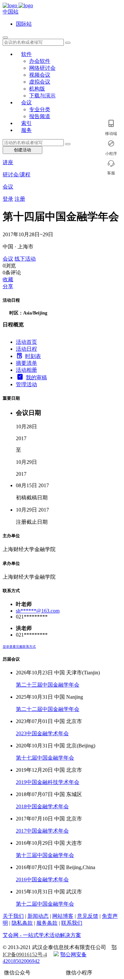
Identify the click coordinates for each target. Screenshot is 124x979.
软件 (26, 54)
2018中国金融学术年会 (42, 806)
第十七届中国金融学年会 (45, 758)
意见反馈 (87, 916)
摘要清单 (26, 363)
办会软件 (39, 61)
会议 (26, 102)
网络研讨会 (42, 68)
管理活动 (26, 384)
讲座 (8, 162)
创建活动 (22, 149)
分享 (8, 286)
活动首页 (26, 342)
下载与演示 (42, 95)
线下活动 (25, 259)
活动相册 (26, 370)
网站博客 (62, 916)
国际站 (24, 24)
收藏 (8, 279)
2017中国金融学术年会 (42, 831)
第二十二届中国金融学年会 (47, 709)
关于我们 (13, 916)
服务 (26, 130)
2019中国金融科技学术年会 (47, 782)
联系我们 (71, 923)
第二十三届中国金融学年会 (47, 685)
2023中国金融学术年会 (42, 733)
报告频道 (39, 116)
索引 (26, 123)
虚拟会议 (39, 82)
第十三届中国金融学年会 (45, 855)
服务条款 (47, 923)
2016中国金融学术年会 (42, 879)
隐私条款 (22, 923)
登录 (8, 199)
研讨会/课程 (16, 174)
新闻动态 (38, 916)
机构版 (37, 88)
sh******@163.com (38, 611)
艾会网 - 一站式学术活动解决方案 (42, 935)
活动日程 (26, 349)
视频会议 (39, 75)
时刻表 (33, 356)
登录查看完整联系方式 (19, 646)
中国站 (11, 11)
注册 (20, 199)
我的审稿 (36, 377)
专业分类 (39, 109)
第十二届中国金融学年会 (45, 904)
